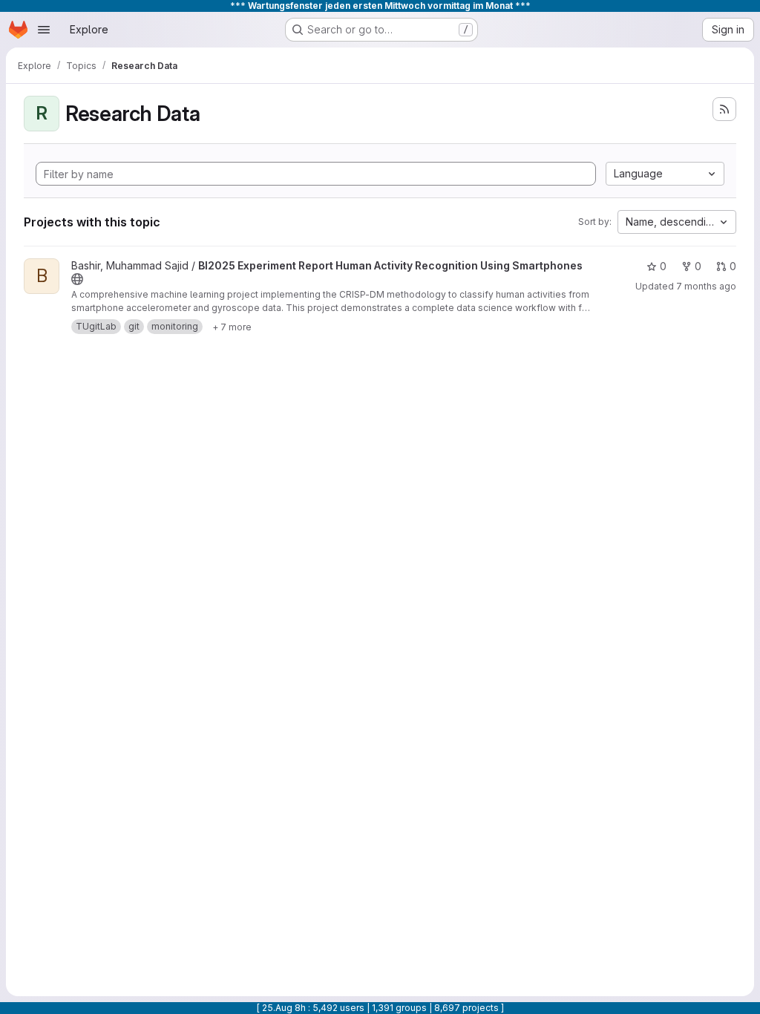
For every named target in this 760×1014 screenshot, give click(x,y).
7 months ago (706, 286)
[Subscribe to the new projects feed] (724, 109)
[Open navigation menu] (44, 30)
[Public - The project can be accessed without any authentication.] (77, 279)
